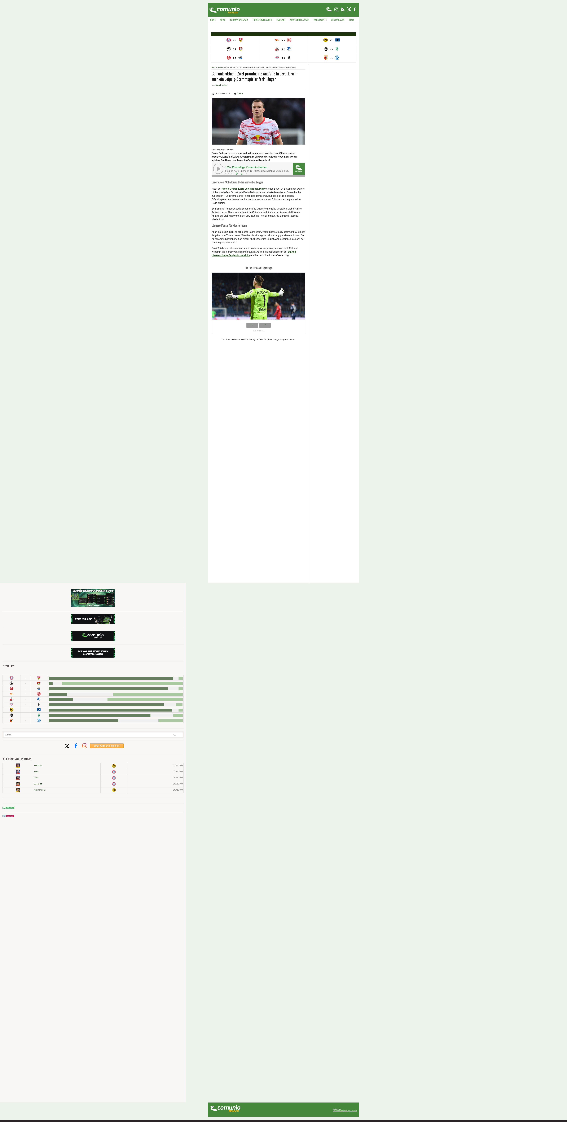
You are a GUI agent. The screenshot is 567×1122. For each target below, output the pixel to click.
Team (351, 19)
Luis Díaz (38, 784)
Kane (36, 772)
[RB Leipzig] (11, 704)
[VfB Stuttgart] (39, 678)
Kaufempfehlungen (299, 19)
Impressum (337, 1109)
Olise (36, 778)
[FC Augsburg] (11, 720)
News (222, 19)
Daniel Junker (221, 85)
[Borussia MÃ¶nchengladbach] (39, 704)
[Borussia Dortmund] (11, 710)
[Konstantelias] (17, 790)
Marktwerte (320, 19)
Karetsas (38, 766)
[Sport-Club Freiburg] (11, 715)
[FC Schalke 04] (39, 720)
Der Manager (337, 19)
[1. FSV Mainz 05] (11, 688)
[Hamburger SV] (39, 710)
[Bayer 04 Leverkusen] (39, 683)
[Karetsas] (17, 766)
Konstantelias (40, 790)
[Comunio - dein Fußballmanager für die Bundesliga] (329, 11)
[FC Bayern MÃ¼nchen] (11, 678)
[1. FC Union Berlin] (11, 694)
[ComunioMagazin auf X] (349, 11)
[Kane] (17, 772)
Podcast (281, 19)
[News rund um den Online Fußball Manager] (224, 9)
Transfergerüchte (262, 19)
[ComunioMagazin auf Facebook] (355, 11)
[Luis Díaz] (17, 784)
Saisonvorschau (239, 19)
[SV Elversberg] (11, 683)
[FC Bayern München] (114, 772)
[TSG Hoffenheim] (39, 699)
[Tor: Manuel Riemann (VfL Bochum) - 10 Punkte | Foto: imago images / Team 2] (258, 297)
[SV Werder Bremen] (39, 715)
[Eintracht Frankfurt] (39, 694)
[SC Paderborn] (39, 688)
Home (213, 19)
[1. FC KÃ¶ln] (11, 699)
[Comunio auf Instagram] (336, 11)
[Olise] (17, 778)
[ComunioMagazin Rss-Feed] (343, 11)
